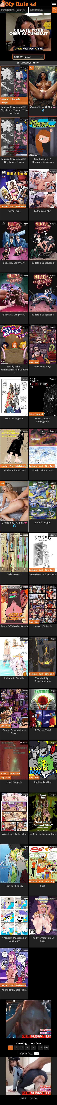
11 (41, 1047)
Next (46, 1047)
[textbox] (13, 10)
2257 (23, 1098)
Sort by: (18, 56)
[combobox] (13, 10)
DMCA (33, 1098)
